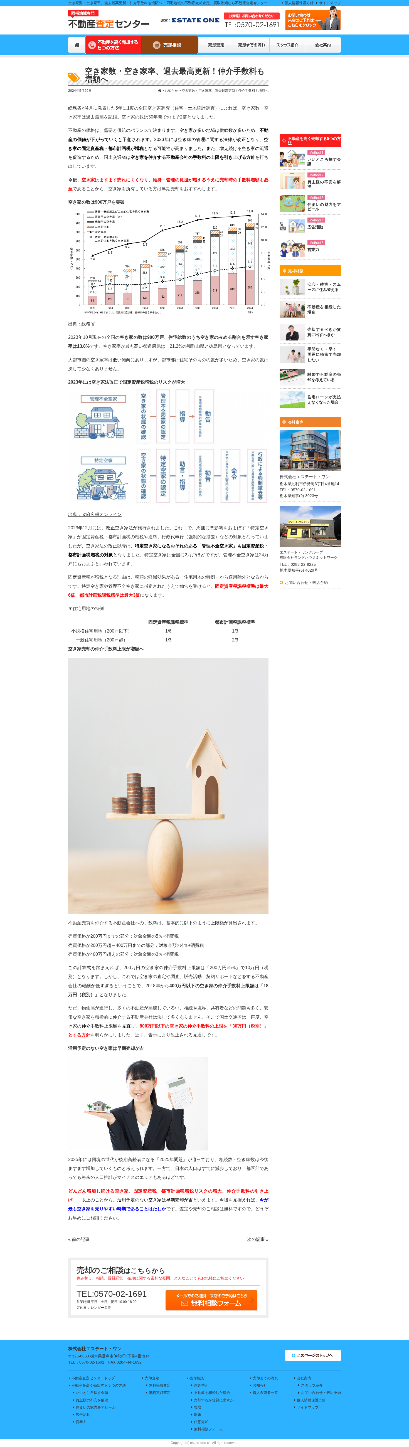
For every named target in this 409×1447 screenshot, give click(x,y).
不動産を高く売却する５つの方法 (99, 1385)
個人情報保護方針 (299, 3)
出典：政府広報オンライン (95, 514)
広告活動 (83, 1415)
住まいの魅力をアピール (95, 1407)
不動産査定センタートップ (93, 1378)
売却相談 (296, 271)
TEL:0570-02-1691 (112, 1293)
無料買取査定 (160, 1393)
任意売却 (201, 1422)
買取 (197, 1407)
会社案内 (296, 422)
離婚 (197, 1415)
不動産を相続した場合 (212, 1393)
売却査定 (152, 1378)
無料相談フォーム (208, 1429)
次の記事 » (257, 1239)
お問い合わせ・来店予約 (306, 582)
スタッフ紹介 (312, 1385)
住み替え (201, 1385)
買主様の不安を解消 (92, 1400)
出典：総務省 (81, 323)
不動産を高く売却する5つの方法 (314, 140)
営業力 (81, 1422)
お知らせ (260, 1385)
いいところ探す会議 (92, 1393)
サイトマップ (330, 3)
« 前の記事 (79, 1239)
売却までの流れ (265, 1378)
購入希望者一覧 (265, 1393)
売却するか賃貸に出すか (214, 1400)
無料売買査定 (160, 1385)
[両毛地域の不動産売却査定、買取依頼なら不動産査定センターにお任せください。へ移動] (159, 91)
